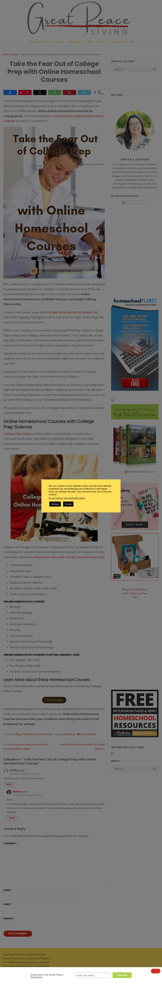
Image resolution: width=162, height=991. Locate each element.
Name (7, 890)
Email (7, 904)
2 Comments (88, 734)
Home (89, 42)
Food (101, 42)
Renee (17, 791)
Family (60, 42)
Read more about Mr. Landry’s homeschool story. (70, 557)
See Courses (54, 700)
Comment (10, 843)
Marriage (75, 42)
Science (70, 734)
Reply (9, 784)
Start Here (35, 42)
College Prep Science (18, 434)
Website (8, 918)
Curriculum (29, 734)
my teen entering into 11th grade (68, 312)
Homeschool (117, 42)
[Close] (155, 971)
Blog (48, 42)
